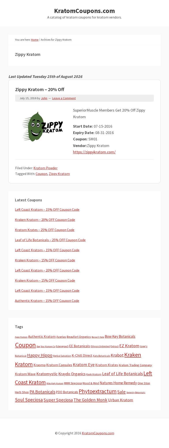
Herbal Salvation (62, 355)
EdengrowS (62, 346)
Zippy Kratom (59, 173)
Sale (121, 392)
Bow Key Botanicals (120, 336)
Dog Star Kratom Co (46, 346)
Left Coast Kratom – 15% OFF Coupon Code (47, 209)
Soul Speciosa (29, 400)
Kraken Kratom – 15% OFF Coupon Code (45, 260)
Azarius (61, 337)
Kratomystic (47, 373)
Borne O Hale (98, 337)
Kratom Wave (25, 374)
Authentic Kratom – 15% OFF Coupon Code (47, 300)
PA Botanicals (42, 392)
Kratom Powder (45, 168)
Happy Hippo (39, 355)
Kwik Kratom (93, 374)
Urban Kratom (120, 399)
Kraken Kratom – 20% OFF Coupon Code (45, 219)
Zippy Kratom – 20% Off (39, 89)
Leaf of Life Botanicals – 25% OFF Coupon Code (50, 240)
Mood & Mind (91, 383)
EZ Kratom (129, 345)
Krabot (117, 355)
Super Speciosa (58, 400)
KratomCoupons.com (84, 10)
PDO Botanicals (67, 392)
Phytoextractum (98, 391)
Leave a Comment (64, 98)
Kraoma (39, 365)
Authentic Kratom (42, 336)
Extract (114, 346)
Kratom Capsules (59, 365)
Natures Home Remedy (118, 382)
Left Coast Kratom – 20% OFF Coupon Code (47, 270)
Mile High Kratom (54, 383)
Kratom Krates (106, 365)
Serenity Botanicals (135, 392)
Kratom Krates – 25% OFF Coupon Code (44, 230)
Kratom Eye (84, 364)
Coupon (41, 173)
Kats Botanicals (101, 355)
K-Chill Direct (82, 355)
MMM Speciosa (73, 383)
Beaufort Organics (79, 337)
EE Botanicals (79, 346)
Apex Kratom (21, 337)
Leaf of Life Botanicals (122, 373)
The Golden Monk (90, 400)
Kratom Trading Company (135, 365)
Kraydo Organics (72, 373)
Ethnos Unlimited (100, 346)
